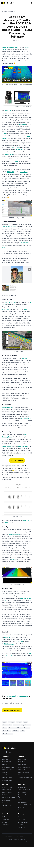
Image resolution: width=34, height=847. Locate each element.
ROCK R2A (15, 731)
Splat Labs (21, 775)
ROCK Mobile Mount (7, 769)
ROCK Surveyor (6, 789)
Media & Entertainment (24, 789)
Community (21, 824)
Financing (4, 808)
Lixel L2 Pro (5, 775)
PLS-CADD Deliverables (8, 797)
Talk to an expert (6, 805)
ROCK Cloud (6, 731)
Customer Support (7, 802)
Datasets (4, 822)
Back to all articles (9, 11)
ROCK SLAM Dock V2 (8, 767)
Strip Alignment (25, 725)
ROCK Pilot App (22, 759)
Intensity (26, 728)
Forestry (20, 810)
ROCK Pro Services (7, 787)
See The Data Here (17, 460)
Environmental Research (24, 804)
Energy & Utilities (22, 802)
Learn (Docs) (5, 824)
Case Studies (5, 819)
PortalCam (5, 772)
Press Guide (21, 827)
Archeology (21, 807)
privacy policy (13, 839)
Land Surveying (22, 787)
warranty (17, 841)
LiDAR (25, 722)
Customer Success (23, 822)
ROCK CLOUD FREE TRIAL (12, 710)
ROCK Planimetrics (7, 792)
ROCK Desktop (22, 764)
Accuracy (11, 722)
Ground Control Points (15, 728)
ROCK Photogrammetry (24, 767)
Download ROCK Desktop (25, 777)
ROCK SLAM (21, 769)
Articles (4, 817)
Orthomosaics (7, 725)
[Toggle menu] (31, 3)
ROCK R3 (4, 764)
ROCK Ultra (5, 759)
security (25, 841)
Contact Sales (22, 819)
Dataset (19, 722)
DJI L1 (4, 728)
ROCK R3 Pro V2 (6, 762)
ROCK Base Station (7, 777)
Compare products (7, 780)
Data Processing (7, 734)
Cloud (4, 722)
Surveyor (16, 725)
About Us (20, 817)
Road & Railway (22, 792)
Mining (20, 799)
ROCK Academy (6, 800)
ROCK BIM (5, 795)
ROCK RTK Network (23, 772)
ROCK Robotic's (7, 47)
